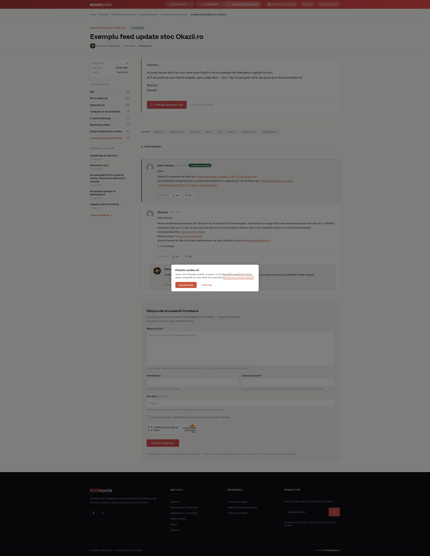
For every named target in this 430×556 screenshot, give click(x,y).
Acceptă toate (186, 285)
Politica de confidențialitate (238, 277)
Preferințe (207, 285)
